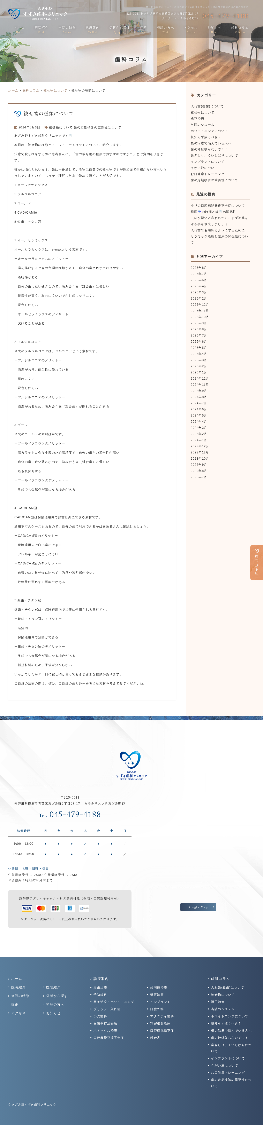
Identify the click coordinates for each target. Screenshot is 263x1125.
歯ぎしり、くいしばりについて (214, 155)
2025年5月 (199, 347)
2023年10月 (200, 458)
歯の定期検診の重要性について (97, 127)
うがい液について (204, 167)
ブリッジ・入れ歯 (107, 1009)
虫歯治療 (100, 987)
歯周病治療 (158, 987)
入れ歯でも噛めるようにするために (218, 230)
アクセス (191, 29)
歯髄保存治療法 (105, 1023)
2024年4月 (199, 421)
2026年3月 (199, 292)
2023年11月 (200, 452)
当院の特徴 (67, 29)
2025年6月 (199, 341)
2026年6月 (199, 280)
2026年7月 (199, 274)
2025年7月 (199, 335)
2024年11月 (200, 384)
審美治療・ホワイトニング (113, 1002)
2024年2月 (199, 434)
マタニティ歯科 (162, 1016)
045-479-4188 (70, 816)
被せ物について (61, 127)
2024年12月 (200, 378)
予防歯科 (100, 994)
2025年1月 (199, 372)
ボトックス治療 (105, 1030)
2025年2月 (199, 366)
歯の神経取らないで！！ (209, 149)
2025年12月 (200, 304)
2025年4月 (199, 354)
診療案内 (92, 29)
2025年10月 (200, 317)
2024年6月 (199, 409)
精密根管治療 (160, 1023)
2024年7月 (199, 403)
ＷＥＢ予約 (256, 565)
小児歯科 (100, 1016)
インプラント (160, 1002)
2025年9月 (199, 323)
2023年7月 (199, 477)
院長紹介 (18, 987)
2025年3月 (199, 360)
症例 (143, 29)
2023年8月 (199, 471)
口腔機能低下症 (162, 1030)
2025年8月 (199, 329)
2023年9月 (199, 464)
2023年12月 (200, 446)
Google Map (198, 907)
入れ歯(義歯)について (207, 106)
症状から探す (119, 29)
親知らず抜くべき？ (206, 137)
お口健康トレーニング (208, 174)
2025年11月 (200, 310)
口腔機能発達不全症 (108, 1037)
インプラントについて (208, 161)
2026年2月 (199, 298)
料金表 (155, 1037)
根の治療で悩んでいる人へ (211, 143)
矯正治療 (197, 118)
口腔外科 (157, 1009)
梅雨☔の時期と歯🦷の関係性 (213, 211)
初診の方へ (165, 29)
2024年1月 (199, 440)
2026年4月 (199, 286)
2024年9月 (199, 391)
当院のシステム (203, 124)
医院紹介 (41, 29)
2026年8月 (199, 267)
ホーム (19, 29)
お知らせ (214, 29)
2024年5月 (199, 415)
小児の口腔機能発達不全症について (218, 205)
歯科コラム (240, 29)
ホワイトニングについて (209, 131)
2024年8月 (199, 397)
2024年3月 (199, 427)
